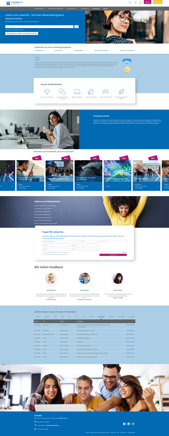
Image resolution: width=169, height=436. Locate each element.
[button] (140, 3)
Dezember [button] (132, 317)
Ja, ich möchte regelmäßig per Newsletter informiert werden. (57, 252)
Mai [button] (70, 317)
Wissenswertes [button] (85, 8)
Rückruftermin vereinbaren (43, 422)
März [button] (55, 317)
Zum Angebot (130, 325)
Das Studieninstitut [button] (72, 8)
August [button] (91, 317)
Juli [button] (83, 317)
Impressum (113, 432)
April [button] (62, 317)
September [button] (101, 317)
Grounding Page (131, 432)
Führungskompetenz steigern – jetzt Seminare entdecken (21, 33)
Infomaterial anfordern (42, 429)
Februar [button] (46, 317)
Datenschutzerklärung (54, 254)
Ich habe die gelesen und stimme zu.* (56, 254)
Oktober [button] (111, 317)
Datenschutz (123, 432)
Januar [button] (38, 317)
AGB (118, 432)
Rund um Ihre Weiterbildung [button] (55, 8)
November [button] (121, 317)
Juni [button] (76, 317)
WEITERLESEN (51, 290)
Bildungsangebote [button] (39, 8)
